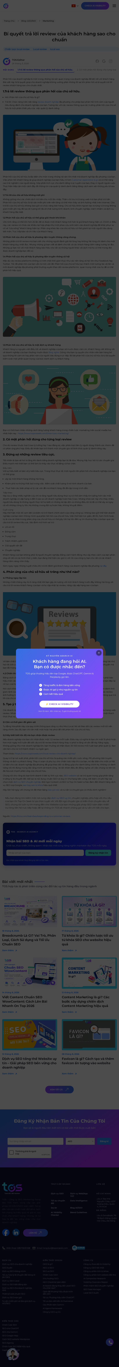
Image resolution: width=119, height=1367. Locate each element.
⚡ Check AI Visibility (59, 704)
